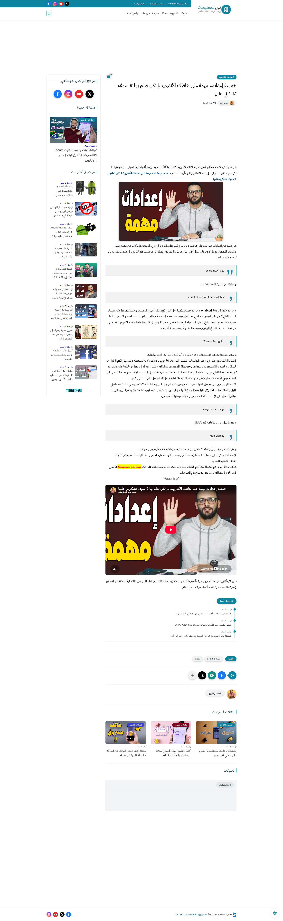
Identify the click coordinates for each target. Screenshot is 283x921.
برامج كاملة (132, 13)
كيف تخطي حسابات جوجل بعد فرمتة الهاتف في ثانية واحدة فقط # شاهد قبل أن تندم (62, 293)
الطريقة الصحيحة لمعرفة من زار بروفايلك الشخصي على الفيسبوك (62, 252)
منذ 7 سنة (65, 203)
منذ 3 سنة (90, 146)
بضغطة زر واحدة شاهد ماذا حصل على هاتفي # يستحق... (203, 614)
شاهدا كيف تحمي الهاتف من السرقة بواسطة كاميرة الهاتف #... (201, 636)
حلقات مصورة (159, 13)
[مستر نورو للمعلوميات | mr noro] (214, 9)
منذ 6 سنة (65, 183)
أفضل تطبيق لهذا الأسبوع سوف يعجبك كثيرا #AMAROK (203, 625)
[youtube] (61, 3)
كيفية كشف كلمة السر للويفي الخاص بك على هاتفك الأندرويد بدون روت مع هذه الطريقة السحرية (61, 375)
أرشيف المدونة (139, 3)
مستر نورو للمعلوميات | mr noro (191, 914)
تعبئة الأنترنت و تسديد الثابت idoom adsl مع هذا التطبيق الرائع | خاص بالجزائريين (76, 155)
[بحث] (49, 13)
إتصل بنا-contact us (177, 3)
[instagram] (55, 3)
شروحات (145, 13)
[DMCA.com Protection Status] (74, 392)
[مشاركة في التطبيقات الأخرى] (192, 675)
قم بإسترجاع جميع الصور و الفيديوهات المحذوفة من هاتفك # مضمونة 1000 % (62, 314)
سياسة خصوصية (157, 3)
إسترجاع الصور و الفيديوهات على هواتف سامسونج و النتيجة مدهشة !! (63, 191)
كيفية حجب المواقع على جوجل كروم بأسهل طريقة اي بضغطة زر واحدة (61, 211)
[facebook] (49, 3)
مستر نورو (224, 103)
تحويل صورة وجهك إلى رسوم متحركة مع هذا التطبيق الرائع (61, 334)
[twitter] (67, 3)
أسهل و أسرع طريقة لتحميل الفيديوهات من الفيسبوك (61, 355)
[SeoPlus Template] (234, 914)
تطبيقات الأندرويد (178, 13)
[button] (222, 675)
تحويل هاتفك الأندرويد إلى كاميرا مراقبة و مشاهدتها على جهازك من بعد (62, 232)
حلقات (197, 658)
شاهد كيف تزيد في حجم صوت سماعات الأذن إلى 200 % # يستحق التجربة (63, 273)
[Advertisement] (141, 49)
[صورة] (86, 188)
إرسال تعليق (225, 785)
